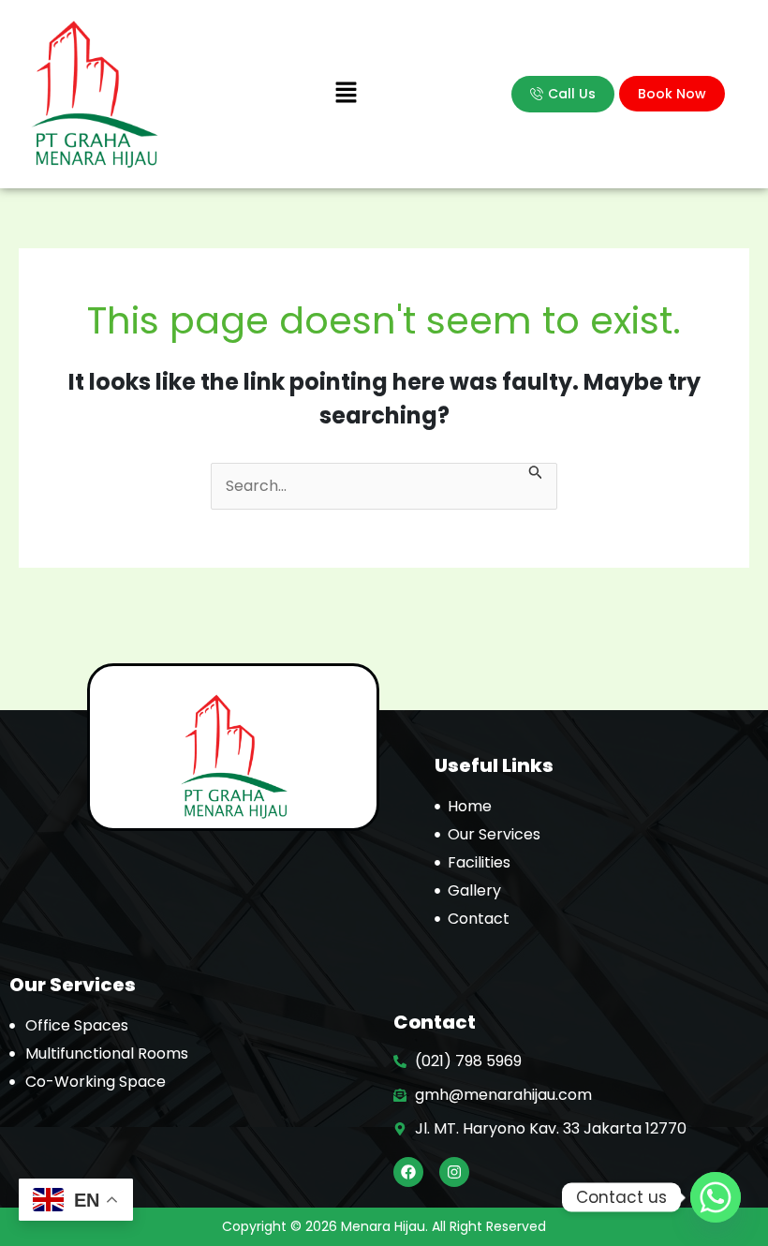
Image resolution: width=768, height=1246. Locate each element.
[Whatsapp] (715, 1197)
